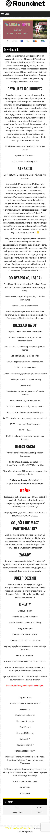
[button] (7, 14)
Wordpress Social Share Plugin (19, 828)
